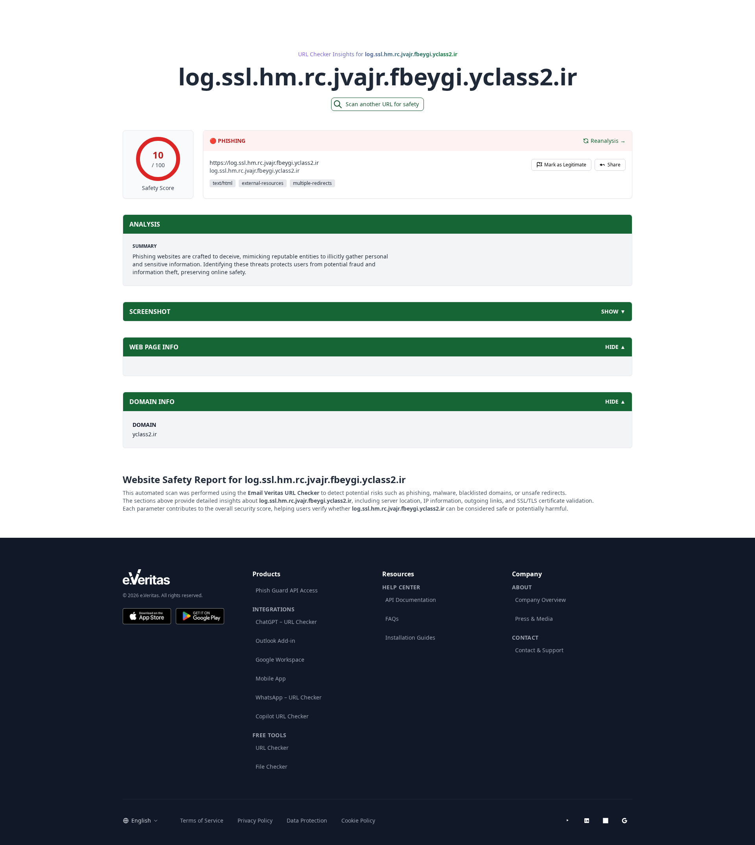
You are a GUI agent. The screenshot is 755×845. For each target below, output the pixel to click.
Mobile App (271, 678)
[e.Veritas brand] (173, 577)
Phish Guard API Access (287, 590)
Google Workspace (280, 659)
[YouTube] (568, 820)
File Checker (271, 766)
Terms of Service (201, 820)
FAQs (392, 618)
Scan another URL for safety (382, 104)
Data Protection (307, 820)
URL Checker (272, 747)
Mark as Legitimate (565, 164)
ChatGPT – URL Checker (286, 621)
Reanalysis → (608, 140)
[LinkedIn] (587, 820)
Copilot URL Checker (282, 716)
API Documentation (410, 599)
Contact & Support (539, 650)
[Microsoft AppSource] (605, 820)
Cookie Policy (358, 820)
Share (614, 164)
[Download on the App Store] (147, 616)
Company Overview (540, 599)
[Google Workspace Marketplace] (624, 820)
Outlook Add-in (275, 640)
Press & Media (534, 618)
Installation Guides (410, 637)
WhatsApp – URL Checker (289, 697)
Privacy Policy (255, 820)
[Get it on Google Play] (200, 616)
